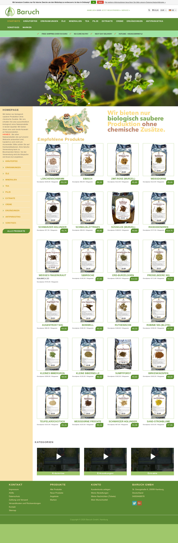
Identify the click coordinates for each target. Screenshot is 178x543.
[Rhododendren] (158, 208)
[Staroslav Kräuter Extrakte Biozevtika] (22, 13)
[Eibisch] (88, 159)
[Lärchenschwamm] (52, 159)
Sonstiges (13, 27)
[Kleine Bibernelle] (88, 354)
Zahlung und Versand (18, 500)
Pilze (95, 21)
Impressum (14, 489)
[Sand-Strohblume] (158, 402)
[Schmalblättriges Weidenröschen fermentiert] (88, 208)
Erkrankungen (49, 21)
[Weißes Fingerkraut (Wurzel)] (52, 256)
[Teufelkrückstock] (52, 402)
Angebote (54, 496)
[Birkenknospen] (158, 354)
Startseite (13, 21)
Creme (119, 21)
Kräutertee (30, 21)
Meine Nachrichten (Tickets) (103, 496)
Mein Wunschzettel (99, 500)
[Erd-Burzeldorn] (123, 256)
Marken (27, 27)
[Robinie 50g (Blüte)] (158, 306)
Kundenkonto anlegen (100, 489)
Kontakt (12, 507)
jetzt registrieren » (111, 10)
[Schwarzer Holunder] (52, 208)
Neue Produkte (56, 493)
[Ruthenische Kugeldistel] (123, 306)
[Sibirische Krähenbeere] (88, 256)
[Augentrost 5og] (52, 306)
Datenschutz (14, 496)
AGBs (11, 493)
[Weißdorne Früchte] (88, 402)
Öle (63, 21)
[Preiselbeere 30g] (158, 256)
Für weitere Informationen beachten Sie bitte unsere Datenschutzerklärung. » (135, 2)
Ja (93, 2)
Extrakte (107, 21)
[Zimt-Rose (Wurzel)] (123, 159)
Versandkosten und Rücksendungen (25, 503)
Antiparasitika (154, 21)
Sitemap (12, 510)
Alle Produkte (16, 231)
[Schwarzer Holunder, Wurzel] (123, 402)
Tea (87, 21)
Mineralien (75, 21)
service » (126, 10)
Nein (100, 2)
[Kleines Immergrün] (52, 354)
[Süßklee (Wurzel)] (123, 208)
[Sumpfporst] (123, 354)
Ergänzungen (135, 21)
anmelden (91, 10)
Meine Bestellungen (99, 493)
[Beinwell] (88, 306)
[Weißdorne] (158, 159)
